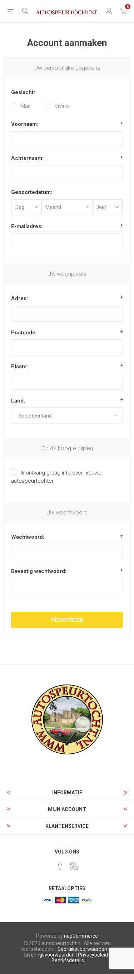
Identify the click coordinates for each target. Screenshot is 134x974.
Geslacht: (23, 92)
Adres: (19, 298)
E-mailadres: (27, 226)
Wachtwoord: (27, 537)
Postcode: (24, 332)
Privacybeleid (93, 955)
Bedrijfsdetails (67, 960)
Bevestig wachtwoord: (38, 571)
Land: (18, 401)
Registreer (67, 620)
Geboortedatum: (31, 192)
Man (26, 106)
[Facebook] (60, 865)
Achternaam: (27, 158)
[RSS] (74, 865)
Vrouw (62, 106)
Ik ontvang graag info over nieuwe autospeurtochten (56, 477)
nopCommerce (81, 936)
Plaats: (19, 366)
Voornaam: (24, 124)
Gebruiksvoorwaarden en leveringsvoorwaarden (69, 952)
